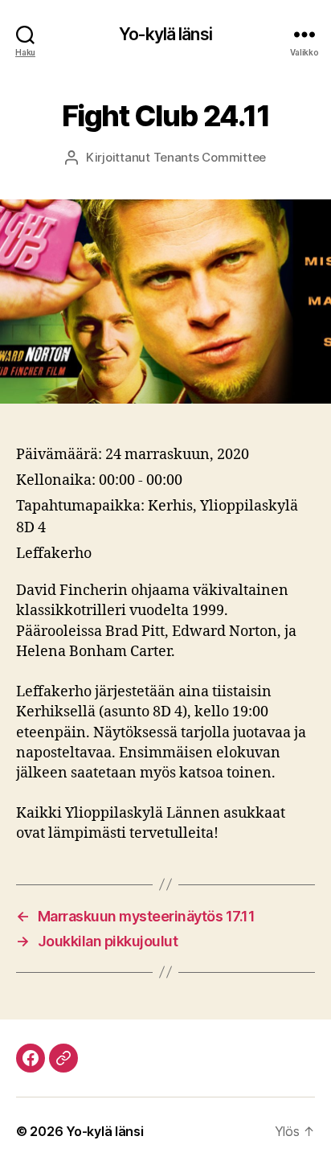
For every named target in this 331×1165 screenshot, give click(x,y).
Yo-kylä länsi (165, 34)
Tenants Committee (210, 157)
